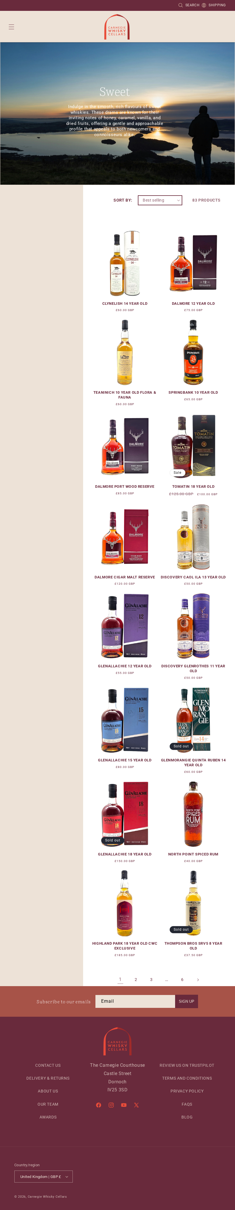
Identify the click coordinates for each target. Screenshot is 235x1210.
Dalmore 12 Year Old (193, 303)
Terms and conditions (187, 1078)
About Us (48, 1091)
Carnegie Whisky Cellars (47, 1197)
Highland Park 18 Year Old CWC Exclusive (124, 945)
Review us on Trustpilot (187, 1065)
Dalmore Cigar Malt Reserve (125, 577)
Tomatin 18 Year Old (193, 486)
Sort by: (122, 200)
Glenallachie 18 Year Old (124, 854)
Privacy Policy (187, 1091)
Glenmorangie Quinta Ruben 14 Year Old (193, 762)
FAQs (187, 1104)
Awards (48, 1117)
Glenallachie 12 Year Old (124, 666)
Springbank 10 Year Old (193, 392)
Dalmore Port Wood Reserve (124, 486)
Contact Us (47, 1065)
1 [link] (120, 979)
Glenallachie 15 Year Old (124, 760)
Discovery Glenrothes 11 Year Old (193, 668)
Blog (187, 1117)
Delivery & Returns (47, 1078)
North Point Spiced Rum (193, 854)
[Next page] (197, 980)
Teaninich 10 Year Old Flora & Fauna (124, 394)
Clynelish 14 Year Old (125, 303)
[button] (11, 27)
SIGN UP (186, 1001)
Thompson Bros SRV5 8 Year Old (193, 945)
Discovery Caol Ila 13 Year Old (193, 577)
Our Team (48, 1104)
